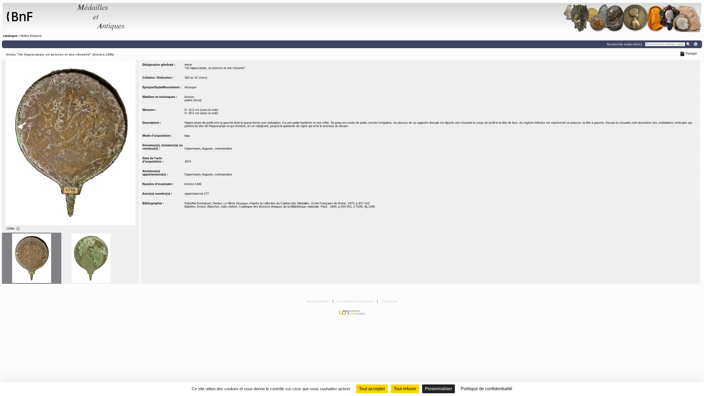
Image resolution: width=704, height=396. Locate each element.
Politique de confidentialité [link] (486, 388)
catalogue (10, 35)
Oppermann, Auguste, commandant (208, 148)
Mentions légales (318, 301)
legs (187, 135)
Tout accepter (372, 388)
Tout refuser (405, 388)
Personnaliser (438, 388)
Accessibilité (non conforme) (355, 301)
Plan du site (389, 301)
